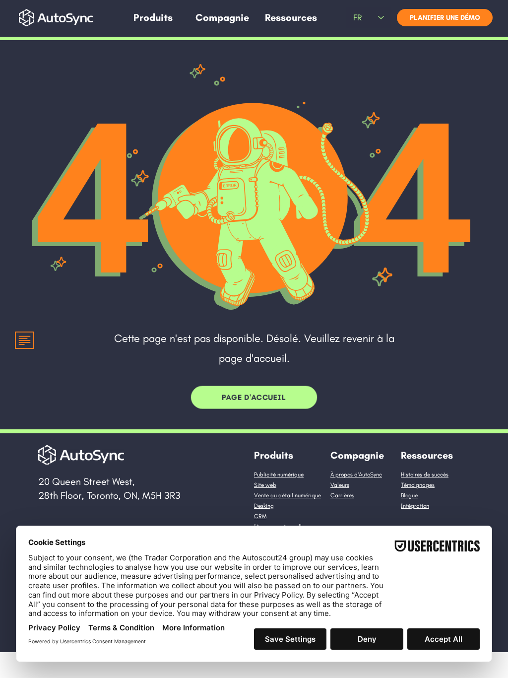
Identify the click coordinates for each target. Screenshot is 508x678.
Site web (265, 484)
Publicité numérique (279, 474)
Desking (264, 505)
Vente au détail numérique (287, 495)
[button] (153, 17)
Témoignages (418, 484)
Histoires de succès (424, 474)
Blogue (409, 495)
